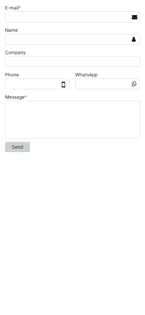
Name (11, 30)
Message (16, 97)
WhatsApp (86, 74)
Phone (12, 74)
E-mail (13, 7)
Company (15, 52)
